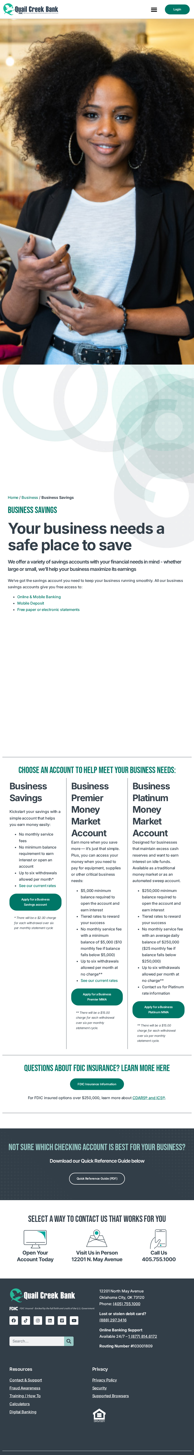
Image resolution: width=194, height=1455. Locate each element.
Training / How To (25, 1395)
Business (30, 497)
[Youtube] (74, 1320)
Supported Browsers (110, 1395)
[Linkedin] (50, 1320)
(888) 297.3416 (113, 1320)
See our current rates (37, 885)
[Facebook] (13, 1320)
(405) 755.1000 (126, 1303)
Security (99, 1388)
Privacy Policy (104, 1380)
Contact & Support (25, 1380)
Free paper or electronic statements (48, 609)
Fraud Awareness (24, 1388)
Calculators (19, 1403)
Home (13, 497)
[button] (154, 9)
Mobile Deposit (30, 603)
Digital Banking (22, 1411)
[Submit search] (69, 1341)
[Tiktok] (26, 1320)
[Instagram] (38, 1320)
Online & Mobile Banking (39, 596)
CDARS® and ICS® (148, 1097)
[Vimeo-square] (62, 1320)
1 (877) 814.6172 (142, 1336)
